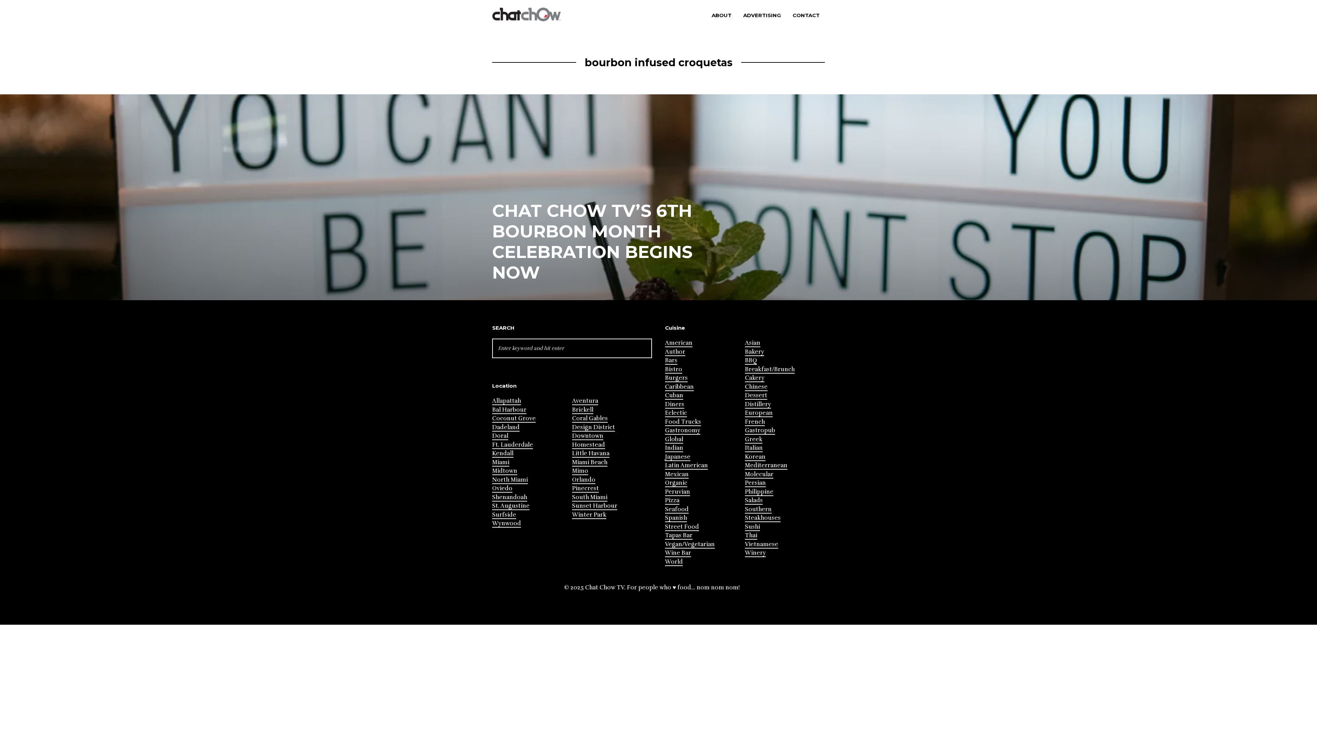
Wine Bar (678, 552)
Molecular (759, 474)
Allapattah (506, 400)
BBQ (751, 360)
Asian (752, 342)
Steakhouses (763, 517)
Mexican (677, 474)
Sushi (752, 526)
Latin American (686, 465)
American (678, 342)
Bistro (673, 369)
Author (675, 351)
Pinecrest (585, 488)
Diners (674, 404)
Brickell (582, 409)
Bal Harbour (509, 409)
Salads (754, 500)
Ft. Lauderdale (512, 444)
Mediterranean (766, 465)
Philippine (759, 491)
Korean (755, 456)
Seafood (677, 509)
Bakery (754, 351)
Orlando (583, 479)
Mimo (580, 470)
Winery (755, 552)
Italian (754, 447)
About (722, 15)
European (759, 412)
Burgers (676, 377)
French (755, 421)
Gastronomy (682, 430)
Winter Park (589, 514)
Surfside (504, 514)
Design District (593, 427)
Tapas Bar (678, 535)
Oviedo (502, 488)
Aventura (585, 400)
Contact (806, 15)
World (674, 561)
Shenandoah (509, 497)
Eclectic (676, 412)
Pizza (672, 500)
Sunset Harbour (594, 505)
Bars (671, 360)
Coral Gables (590, 418)
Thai (751, 535)
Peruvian (677, 491)
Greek (753, 439)
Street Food (682, 526)
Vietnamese (761, 544)
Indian (674, 447)
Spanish (676, 517)
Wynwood (506, 523)
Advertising (762, 15)
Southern (758, 509)
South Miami (589, 497)
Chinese (756, 386)
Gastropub (760, 430)
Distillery (758, 404)
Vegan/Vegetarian (690, 544)
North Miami (510, 479)
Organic (676, 482)
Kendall (502, 453)
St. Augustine (511, 505)
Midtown (504, 470)
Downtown (587, 435)
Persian (755, 482)
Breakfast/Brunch (770, 369)
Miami (500, 462)
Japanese (677, 456)
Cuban (674, 395)
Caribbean (679, 386)
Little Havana (590, 453)
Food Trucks (683, 421)
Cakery (754, 377)
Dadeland (506, 427)
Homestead (588, 444)
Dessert (756, 395)
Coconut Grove (514, 418)
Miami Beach (589, 462)
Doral (500, 435)
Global (674, 439)
